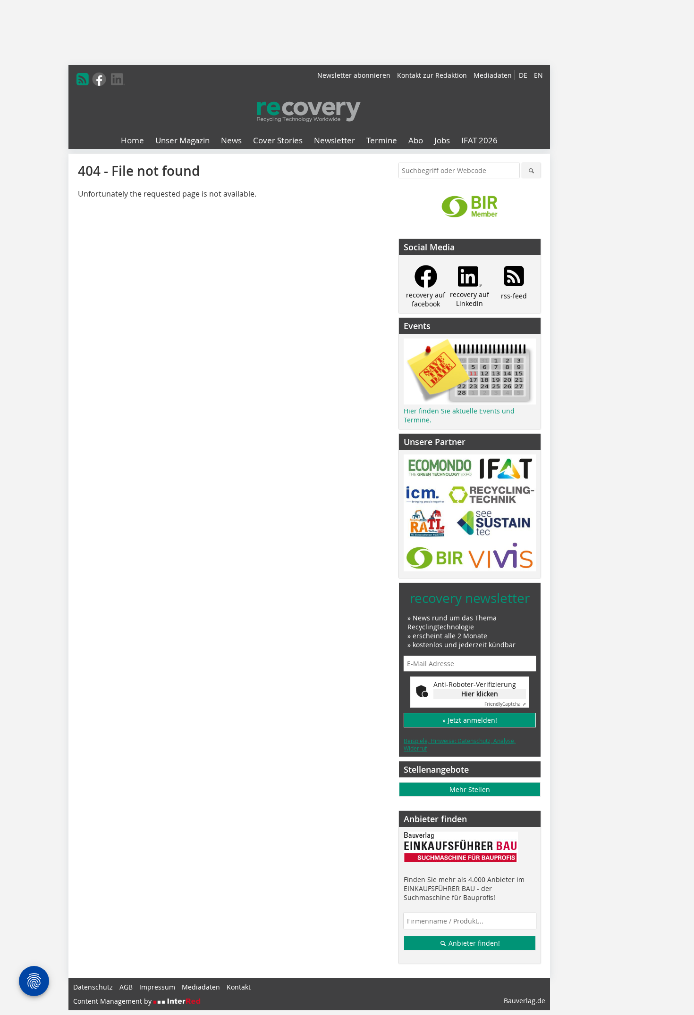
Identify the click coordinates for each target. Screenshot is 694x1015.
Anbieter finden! (473, 943)
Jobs (442, 140)
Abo (415, 140)
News (231, 140)
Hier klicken (479, 693)
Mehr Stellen (469, 789)
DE (523, 75)
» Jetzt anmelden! (469, 720)
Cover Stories (278, 140)
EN (538, 75)
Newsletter (334, 140)
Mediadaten (493, 75)
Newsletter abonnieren (353, 75)
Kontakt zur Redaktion (432, 75)
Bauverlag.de (524, 1000)
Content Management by (113, 1001)
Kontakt (239, 986)
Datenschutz (93, 986)
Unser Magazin (182, 140)
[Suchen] (531, 170)
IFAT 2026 (479, 140)
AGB (126, 986)
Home (132, 140)
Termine (381, 140)
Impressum (157, 986)
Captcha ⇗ (505, 704)
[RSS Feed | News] (83, 79)
